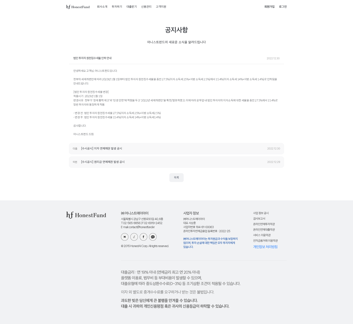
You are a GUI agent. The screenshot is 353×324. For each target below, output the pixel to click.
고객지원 (161, 7)
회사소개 (102, 7)
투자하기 (117, 7)
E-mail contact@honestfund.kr (138, 227)
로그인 (283, 7)
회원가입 (269, 7)
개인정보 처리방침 (265, 247)
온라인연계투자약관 (264, 224)
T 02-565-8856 (130, 223)
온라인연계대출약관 (264, 230)
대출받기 (131, 7)
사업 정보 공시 (261, 213)
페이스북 (143, 237)
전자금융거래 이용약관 (265, 241)
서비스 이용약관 (261, 235)
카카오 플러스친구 (153, 237)
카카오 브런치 (134, 237)
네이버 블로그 (125, 237)
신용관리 (146, 7)
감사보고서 (259, 219)
